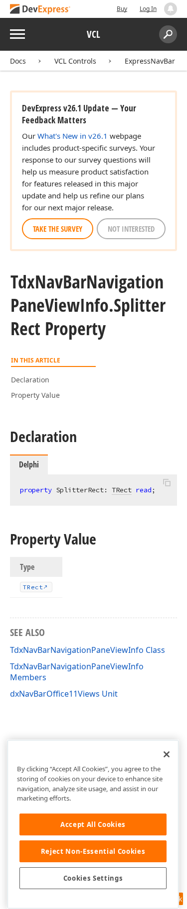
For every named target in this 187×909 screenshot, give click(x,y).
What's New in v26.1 (72, 136)
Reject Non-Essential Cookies (93, 851)
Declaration (30, 379)
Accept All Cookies (93, 824)
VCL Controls (75, 61)
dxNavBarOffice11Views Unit (64, 693)
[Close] (167, 754)
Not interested (131, 229)
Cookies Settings (93, 878)
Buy (122, 8)
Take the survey (57, 229)
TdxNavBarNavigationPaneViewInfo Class (87, 649)
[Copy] (167, 483)
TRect (122, 489)
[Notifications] (170, 8)
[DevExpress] (40, 9)
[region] (93, 824)
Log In (148, 8)
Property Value (35, 395)
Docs (18, 61)
